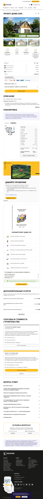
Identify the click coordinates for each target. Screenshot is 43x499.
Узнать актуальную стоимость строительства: (16, 86)
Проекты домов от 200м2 (8, 470)
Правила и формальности (33, 464)
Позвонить (13, 433)
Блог (16, 7)
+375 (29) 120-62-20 (17, 479)
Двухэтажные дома (7, 465)
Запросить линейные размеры (29, 155)
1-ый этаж (7, 123)
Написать (30, 433)
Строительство (19, 463)
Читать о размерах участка (11, 194)
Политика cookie (17, 488)
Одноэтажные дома (7, 463)
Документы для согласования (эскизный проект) (13, 298)
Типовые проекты (19, 459)
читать (37, 107)
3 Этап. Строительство (32, 462)
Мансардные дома (6, 464)
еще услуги (21, 314)
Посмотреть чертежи (21, 284)
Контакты (30, 7)
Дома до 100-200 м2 (7, 469)
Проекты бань (6, 462)
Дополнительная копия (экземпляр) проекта (12, 309)
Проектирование (31, 466)
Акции (35, 7)
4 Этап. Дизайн (31, 463)
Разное (29, 467)
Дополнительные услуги (20, 465)
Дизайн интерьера (19, 464)
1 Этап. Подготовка (32, 459)
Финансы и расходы (32, 465)
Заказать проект (21, 91)
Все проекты (5, 7)
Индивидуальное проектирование (19, 462)
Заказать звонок (35, 1)
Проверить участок (11, 198)
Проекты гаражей (6, 467)
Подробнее (21, 373)
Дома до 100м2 (6, 466)
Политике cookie (25, 494)
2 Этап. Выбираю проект (32, 461)
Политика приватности (18, 487)
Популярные (5, 461)
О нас (26, 7)
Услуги (11, 7)
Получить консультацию (21, 345)
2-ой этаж (13, 123)
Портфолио (21, 7)
